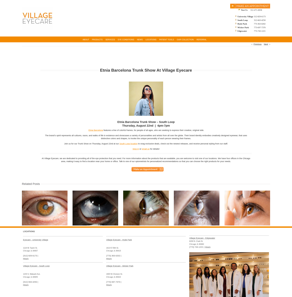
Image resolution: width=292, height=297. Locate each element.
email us (146, 149)
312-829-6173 (260, 16)
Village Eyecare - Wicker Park (119, 266)
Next (266, 44)
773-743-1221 (260, 31)
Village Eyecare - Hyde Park (119, 240)
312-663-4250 (260, 20)
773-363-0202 (260, 24)
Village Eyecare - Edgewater (202, 238)
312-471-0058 (256, 10)
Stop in (136, 149)
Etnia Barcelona (96, 130)
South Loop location (128, 144)
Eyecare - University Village (35, 240)
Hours (26, 259)
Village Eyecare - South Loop (36, 266)
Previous (258, 44)
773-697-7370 (260, 27)
